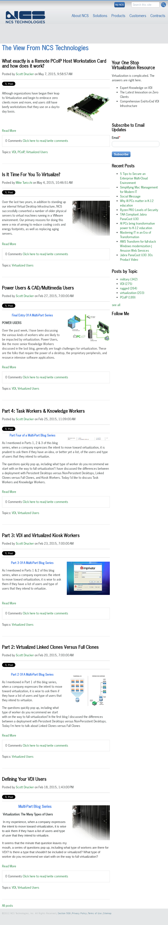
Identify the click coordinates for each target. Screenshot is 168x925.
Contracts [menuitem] (157, 15)
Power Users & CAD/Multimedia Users (38, 288)
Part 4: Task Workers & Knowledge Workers (43, 411)
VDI (14, 152)
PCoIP (21, 152)
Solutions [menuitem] (100, 15)
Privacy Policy (79, 913)
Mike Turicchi (24, 183)
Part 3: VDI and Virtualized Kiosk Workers (41, 535)
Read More (9, 131)
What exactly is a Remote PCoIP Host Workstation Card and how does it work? (54, 63)
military (128, 279)
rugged (128, 288)
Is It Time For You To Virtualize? (31, 174)
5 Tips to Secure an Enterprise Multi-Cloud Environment (134, 178)
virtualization (132, 293)
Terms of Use (95, 913)
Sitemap (107, 913)
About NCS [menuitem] (80, 15)
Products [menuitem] (118, 15)
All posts (7, 906)
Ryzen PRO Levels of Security (139, 210)
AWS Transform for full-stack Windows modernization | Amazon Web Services (138, 246)
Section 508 (64, 913)
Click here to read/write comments (45, 141)
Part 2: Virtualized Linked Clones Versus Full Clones (50, 647)
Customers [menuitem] (137, 15)
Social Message (130, 196)
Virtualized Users (37, 152)
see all (116, 305)
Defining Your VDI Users (24, 779)
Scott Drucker (25, 74)
